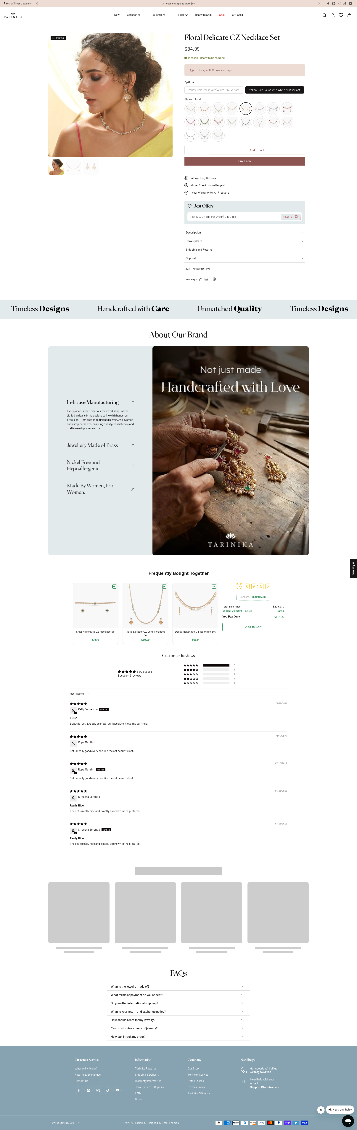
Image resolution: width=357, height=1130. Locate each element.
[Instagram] (339, 3)
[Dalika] (232, 109)
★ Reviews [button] (353, 568)
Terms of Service (198, 1074)
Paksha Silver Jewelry (17, 3)
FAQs (138, 1093)
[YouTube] (350, 3)
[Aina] (218, 135)
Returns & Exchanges (88, 1074)
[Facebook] (328, 3)
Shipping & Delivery (147, 1074)
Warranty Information (148, 1080)
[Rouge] (218, 122)
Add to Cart (253, 626)
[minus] (188, 150)
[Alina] (287, 109)
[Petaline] (191, 135)
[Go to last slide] (37, 3)
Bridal (180, 14)
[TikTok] (345, 3)
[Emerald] (204, 135)
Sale (222, 14)
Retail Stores (196, 1080)
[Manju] (204, 109)
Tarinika (140, 1122)
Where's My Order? (86, 1068)
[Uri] (191, 109)
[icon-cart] (349, 15)
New (117, 14)
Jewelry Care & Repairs (149, 1086)
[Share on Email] (206, 279)
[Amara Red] (287, 122)
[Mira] (246, 122)
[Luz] (191, 122)
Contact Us (81, 1080)
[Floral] (246, 109)
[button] (257, 150)
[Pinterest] (334, 3)
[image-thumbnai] (56, 167)
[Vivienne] (273, 109)
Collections (158, 14)
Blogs (138, 1099)
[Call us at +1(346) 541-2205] (214, 279)
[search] (324, 15)
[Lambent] (204, 122)
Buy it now (244, 161)
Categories (133, 14)
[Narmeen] (260, 109)
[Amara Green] (232, 122)
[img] (78, 704)
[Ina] (218, 109)
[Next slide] (319, 3)
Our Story (194, 1068)
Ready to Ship (203, 14)
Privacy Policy (196, 1086)
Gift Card (237, 14)
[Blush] (260, 122)
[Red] (273, 122)
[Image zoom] (110, 95)
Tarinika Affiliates (199, 1093)
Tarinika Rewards (145, 1068)
